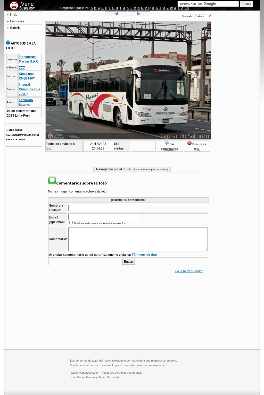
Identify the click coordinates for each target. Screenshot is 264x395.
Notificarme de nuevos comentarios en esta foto (99, 223)
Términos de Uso (144, 255)
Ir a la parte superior (189, 271)
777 (22, 68)
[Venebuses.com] (24, 6)
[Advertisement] (236, 89)
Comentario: (58, 239)
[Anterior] (116, 15)
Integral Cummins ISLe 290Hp (29, 89)
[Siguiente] (139, 15)
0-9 (187, 8)
